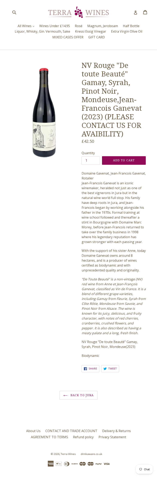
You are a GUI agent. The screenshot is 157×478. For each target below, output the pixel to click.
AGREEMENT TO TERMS (49, 437)
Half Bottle (131, 26)
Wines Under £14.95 (54, 26)
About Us (33, 431)
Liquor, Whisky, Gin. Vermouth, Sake (42, 31)
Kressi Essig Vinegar (90, 31)
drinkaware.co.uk (91, 454)
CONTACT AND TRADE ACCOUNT (71, 431)
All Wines (27, 25)
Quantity (88, 153)
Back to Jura (82, 395)
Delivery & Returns (116, 431)
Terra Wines (68, 454)
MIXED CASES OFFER (67, 37)
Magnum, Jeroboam (102, 26)
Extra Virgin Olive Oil (126, 31)
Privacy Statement (112, 437)
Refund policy (83, 437)
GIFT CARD (96, 37)
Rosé (78, 26)
